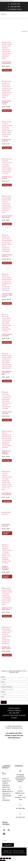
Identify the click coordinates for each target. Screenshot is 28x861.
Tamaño (3, 691)
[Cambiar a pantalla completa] (4, 858)
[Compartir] (7, 858)
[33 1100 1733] (20, 814)
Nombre (3, 677)
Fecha (2, 696)
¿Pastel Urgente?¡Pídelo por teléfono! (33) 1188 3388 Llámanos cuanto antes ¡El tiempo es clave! (14, 713)
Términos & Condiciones (19, 852)
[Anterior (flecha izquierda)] (1, 860)
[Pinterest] (4, 834)
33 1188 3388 (20, 808)
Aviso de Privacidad (7, 852)
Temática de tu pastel (6, 686)
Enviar (3, 702)
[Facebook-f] (4, 830)
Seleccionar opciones (6, 533)
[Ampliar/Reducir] (1, 858)
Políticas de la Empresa (18, 850)
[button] (25, 14)
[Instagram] (8, 830)
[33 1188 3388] (20, 805)
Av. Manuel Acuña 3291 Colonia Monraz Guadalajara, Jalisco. (20, 778)
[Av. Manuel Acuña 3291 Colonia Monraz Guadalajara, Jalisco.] (20, 771)
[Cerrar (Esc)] (10, 858)
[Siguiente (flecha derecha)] (4, 860)
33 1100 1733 (20, 817)
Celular (3, 682)
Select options (7, 70)
